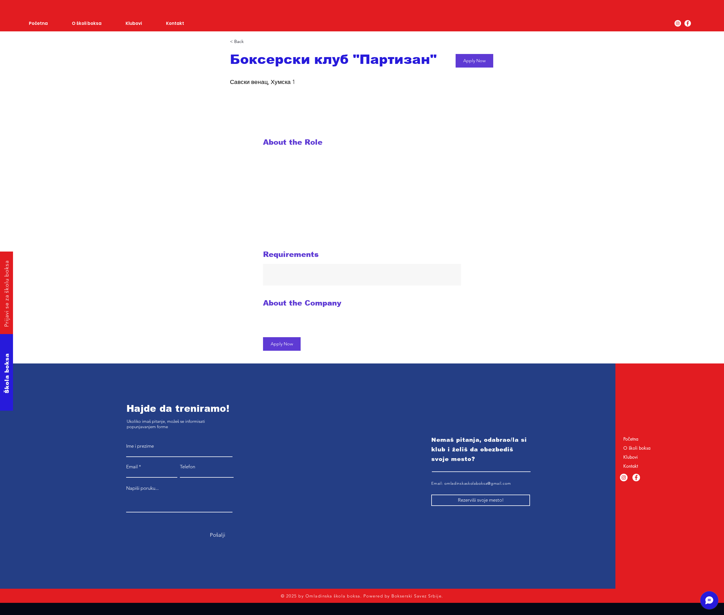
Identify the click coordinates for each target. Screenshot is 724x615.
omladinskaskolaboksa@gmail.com (477, 483)
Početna (630, 439)
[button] (474, 61)
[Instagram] (678, 23)
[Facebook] (687, 23)
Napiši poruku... (142, 488)
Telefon (187, 466)
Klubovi (630, 457)
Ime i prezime (140, 446)
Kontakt (630, 466)
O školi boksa (636, 448)
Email (132, 466)
